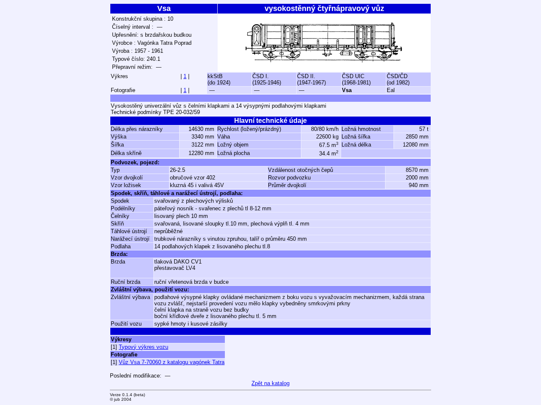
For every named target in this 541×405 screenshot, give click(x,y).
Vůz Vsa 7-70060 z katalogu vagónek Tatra (171, 362)
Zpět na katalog (270, 383)
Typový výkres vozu (143, 347)
